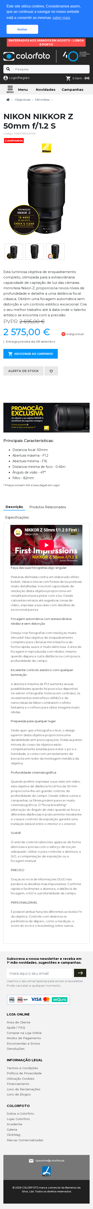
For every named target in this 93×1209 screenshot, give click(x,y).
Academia (14, 1124)
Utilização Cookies (20, 1078)
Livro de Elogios (19, 1094)
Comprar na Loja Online (24, 1033)
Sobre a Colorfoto (20, 1113)
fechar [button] (22, 29)
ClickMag (13, 1134)
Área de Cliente (18, 1022)
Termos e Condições (22, 1068)
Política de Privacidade (24, 1073)
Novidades (46, 89)
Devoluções (16, 1048)
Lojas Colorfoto (18, 1119)
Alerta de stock (23, 371)
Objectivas (22, 99)
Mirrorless (42, 99)
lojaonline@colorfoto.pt (49, 1160)
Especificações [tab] (17, 517)
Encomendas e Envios (23, 1043)
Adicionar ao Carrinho (33, 353)
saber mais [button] (61, 18)
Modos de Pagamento (24, 1038)
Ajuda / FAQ (16, 1027)
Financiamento (18, 1084)
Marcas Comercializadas (25, 1140)
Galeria (12, 1129)
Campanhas (73, 89)
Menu (23, 90)
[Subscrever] (80, 973)
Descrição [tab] (14, 507)
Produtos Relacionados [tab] (47, 507)
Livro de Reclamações (23, 1089)
